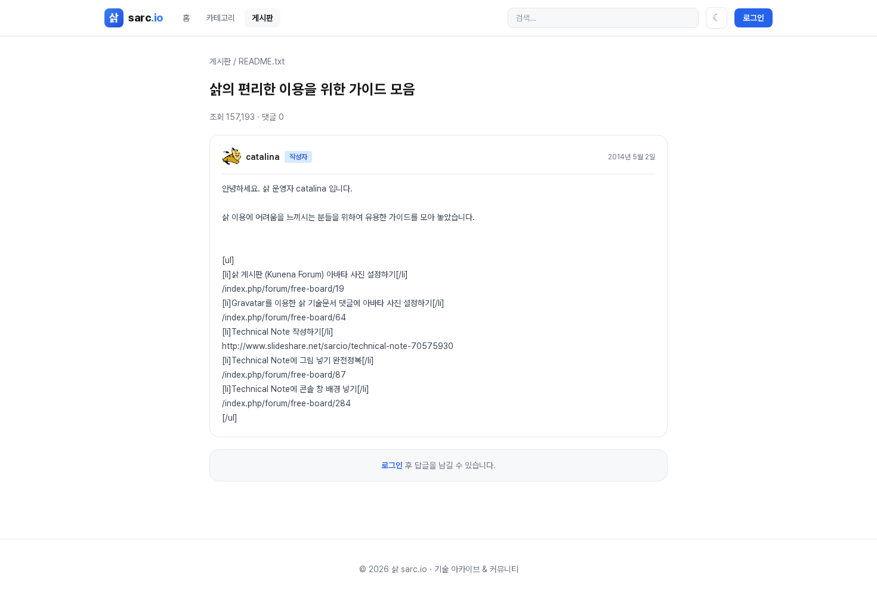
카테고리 (220, 18)
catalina (263, 157)
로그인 (753, 18)
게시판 (262, 18)
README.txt (262, 61)
